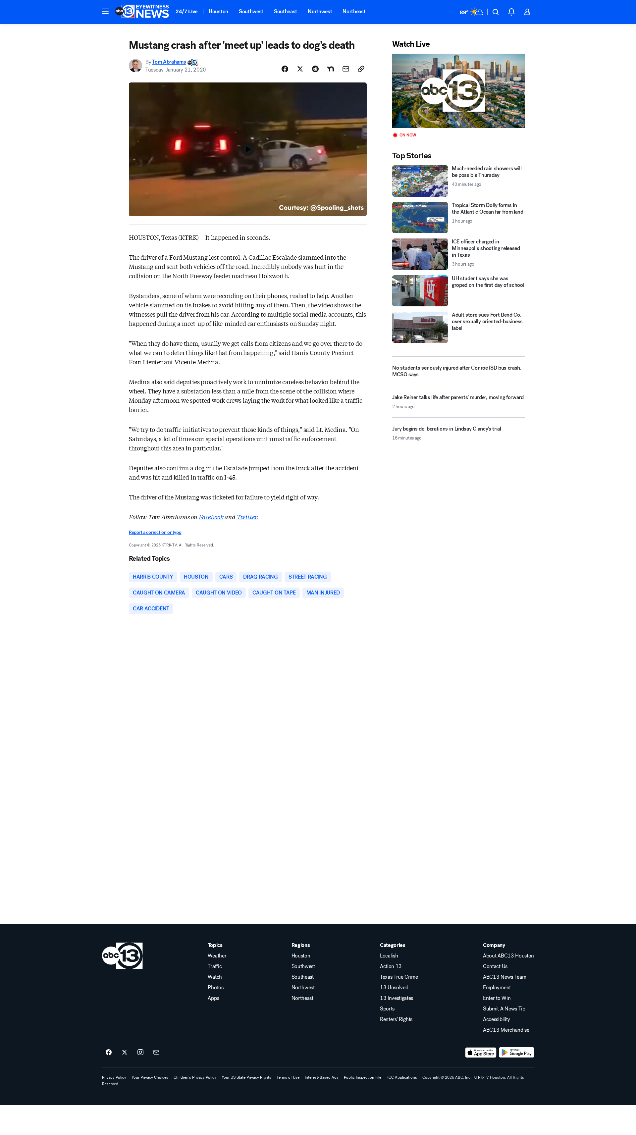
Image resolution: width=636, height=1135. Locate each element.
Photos (215, 987)
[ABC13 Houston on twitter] (124, 1052)
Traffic (215, 966)
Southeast (285, 11)
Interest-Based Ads (322, 1077)
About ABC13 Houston (508, 955)
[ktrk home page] (122, 956)
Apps (213, 998)
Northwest (320, 11)
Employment (497, 987)
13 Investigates (396, 998)
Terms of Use (288, 1077)
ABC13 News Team (504, 977)
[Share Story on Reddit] (315, 69)
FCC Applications (402, 1077)
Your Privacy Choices (150, 1077)
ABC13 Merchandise (506, 1030)
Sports (387, 1008)
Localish (389, 955)
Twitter (247, 516)
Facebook (211, 516)
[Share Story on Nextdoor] (330, 69)
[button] (105, 11)
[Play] (458, 91)
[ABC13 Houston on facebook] (108, 1052)
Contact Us (495, 966)
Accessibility (496, 1019)
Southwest (251, 11)
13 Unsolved (394, 987)
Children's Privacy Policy (195, 1077)
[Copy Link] (361, 69)
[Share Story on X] (300, 69)
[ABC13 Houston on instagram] (140, 1052)
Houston (218, 11)
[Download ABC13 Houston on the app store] (481, 1052)
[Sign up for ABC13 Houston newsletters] (156, 1052)
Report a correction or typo (155, 532)
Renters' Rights (396, 1019)
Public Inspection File (362, 1077)
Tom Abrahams (169, 62)
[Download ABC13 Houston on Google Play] (516, 1052)
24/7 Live (187, 11)
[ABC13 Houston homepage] (142, 12)
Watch (215, 977)
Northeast (354, 11)
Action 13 (391, 966)
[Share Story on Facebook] (285, 69)
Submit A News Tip (504, 1008)
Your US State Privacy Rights (246, 1077)
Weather (217, 955)
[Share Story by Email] (345, 69)
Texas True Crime (399, 977)
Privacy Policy (114, 1077)
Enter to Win (496, 998)
